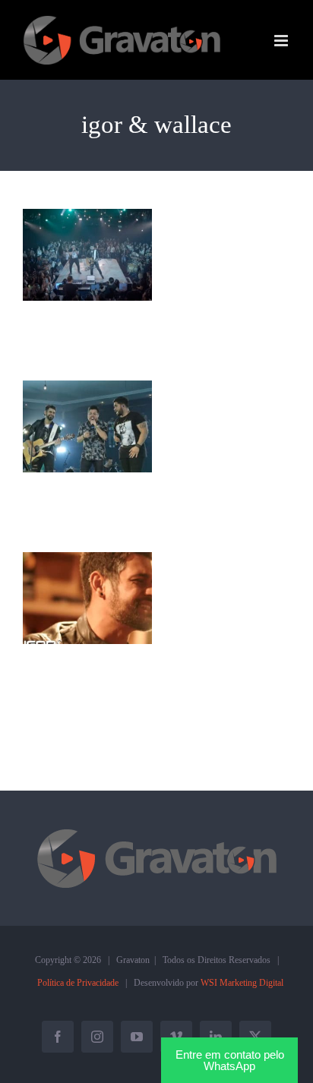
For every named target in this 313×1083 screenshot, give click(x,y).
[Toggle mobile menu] (282, 41)
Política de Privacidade (78, 982)
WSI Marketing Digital (242, 982)
